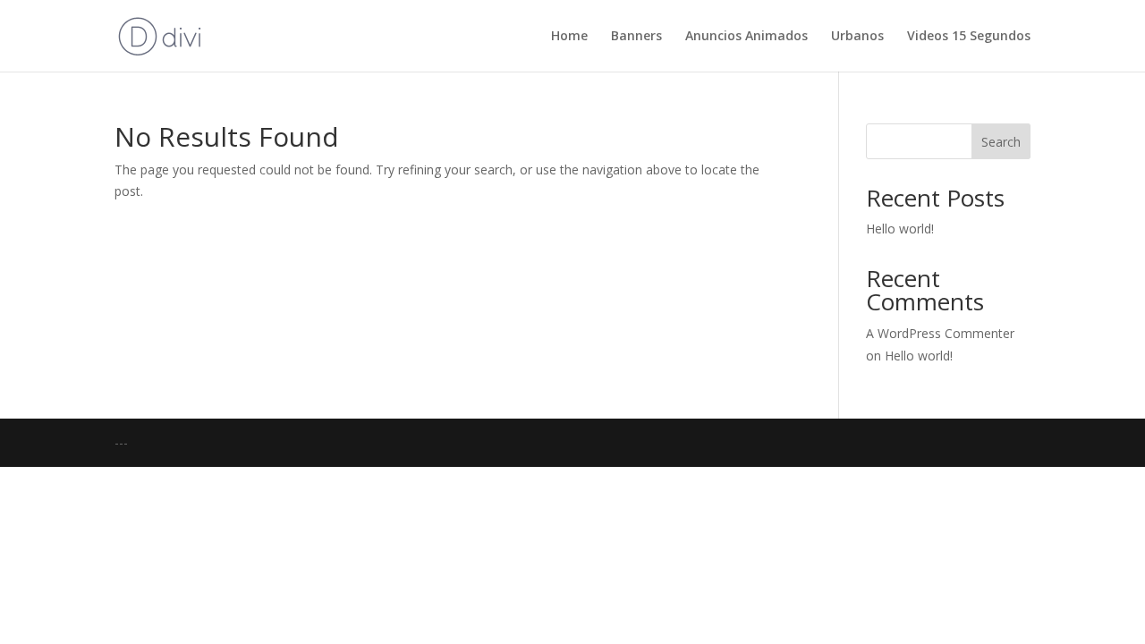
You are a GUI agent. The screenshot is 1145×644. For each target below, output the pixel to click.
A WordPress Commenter (940, 333)
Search (1001, 141)
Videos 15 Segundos (968, 37)
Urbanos (857, 37)
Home (569, 37)
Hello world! (900, 228)
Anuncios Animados (746, 37)
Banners (636, 37)
